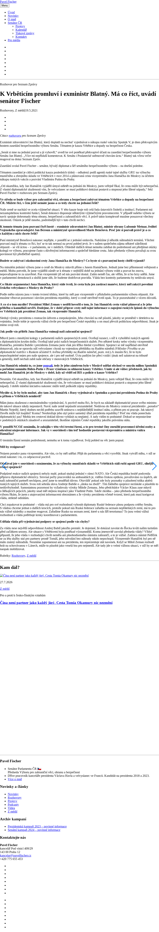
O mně (12, 19)
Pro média (14, 40)
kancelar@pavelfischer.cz (15, 855)
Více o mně (15, 779)
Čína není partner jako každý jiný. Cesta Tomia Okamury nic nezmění (56, 603)
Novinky (13, 15)
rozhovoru (15, 135)
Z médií (31, 555)
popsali (48, 365)
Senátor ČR (15, 22)
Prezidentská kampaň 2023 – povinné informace (37, 826)
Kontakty (21, 36)
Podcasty (13, 804)
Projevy (20, 26)
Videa (11, 808)
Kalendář (21, 29)
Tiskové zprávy (25, 33)
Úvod (11, 12)
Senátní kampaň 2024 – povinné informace (34, 830)
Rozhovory (18, 555)
